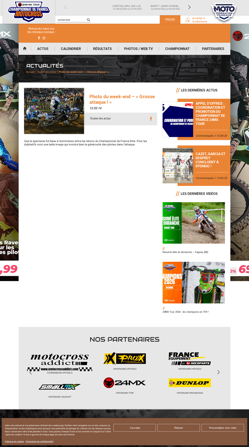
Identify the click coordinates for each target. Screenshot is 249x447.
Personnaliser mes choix (222, 427)
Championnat (177, 49)
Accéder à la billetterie (199, 19)
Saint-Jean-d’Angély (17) (167, 7)
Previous (65, 7)
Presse (170, 19)
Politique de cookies (14, 441)
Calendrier (71, 49)
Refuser (178, 427)
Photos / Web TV (138, 49)
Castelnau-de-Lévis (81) (129, 7)
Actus (42, 49)
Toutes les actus (46, 71)
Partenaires (213, 49)
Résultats (102, 49)
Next (189, 7)
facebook (150, 119)
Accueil (25, 49)
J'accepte (134, 427)
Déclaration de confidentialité (39, 441)
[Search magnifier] (88, 19)
